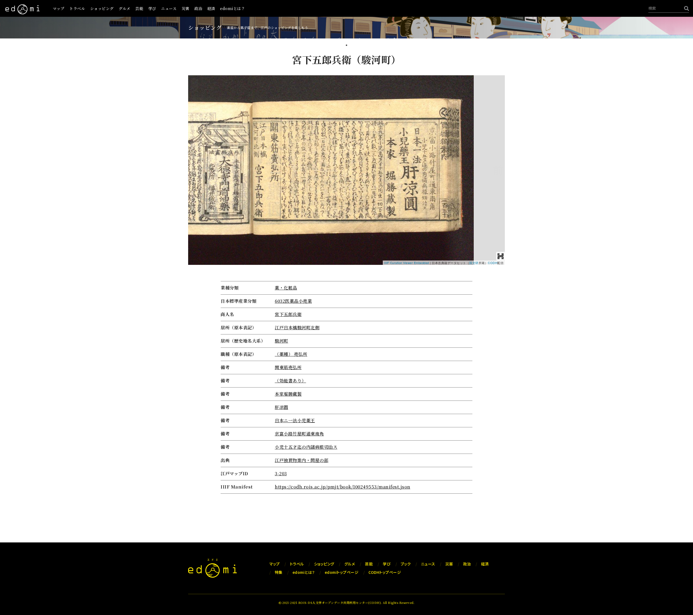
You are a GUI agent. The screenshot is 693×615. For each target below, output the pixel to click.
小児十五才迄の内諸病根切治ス (306, 447)
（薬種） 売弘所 (291, 354)
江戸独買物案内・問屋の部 (301, 460)
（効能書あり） (290, 381)
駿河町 (281, 341)
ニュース (168, 8)
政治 (198, 8)
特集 (279, 572)
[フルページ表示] (194, 98)
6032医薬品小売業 (293, 301)
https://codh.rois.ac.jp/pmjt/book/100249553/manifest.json (342, 487)
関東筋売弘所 (288, 367)
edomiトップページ (342, 572)
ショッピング (102, 8)
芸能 (139, 8)
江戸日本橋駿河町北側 (297, 327)
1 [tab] (346, 46)
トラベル (77, 8)
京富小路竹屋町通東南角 (299, 434)
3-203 (281, 473)
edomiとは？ (232, 8)
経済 (211, 8)
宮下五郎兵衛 (288, 314)
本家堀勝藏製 (288, 394)
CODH (492, 263)
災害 (185, 8)
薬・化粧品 (286, 288)
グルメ (124, 8)
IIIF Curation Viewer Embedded (406, 263)
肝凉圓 (281, 407)
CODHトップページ (384, 572)
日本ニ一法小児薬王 (295, 420)
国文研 (474, 263)
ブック (406, 564)
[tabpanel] (346, 274)
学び (152, 8)
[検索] (685, 8)
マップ (58, 8)
